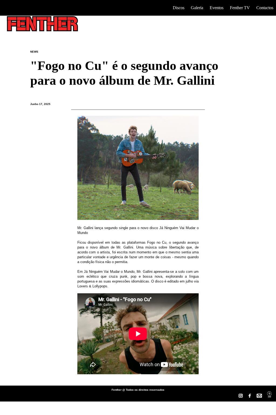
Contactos (264, 7)
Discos (178, 7)
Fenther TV (240, 7)
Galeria (197, 7)
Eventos (216, 7)
